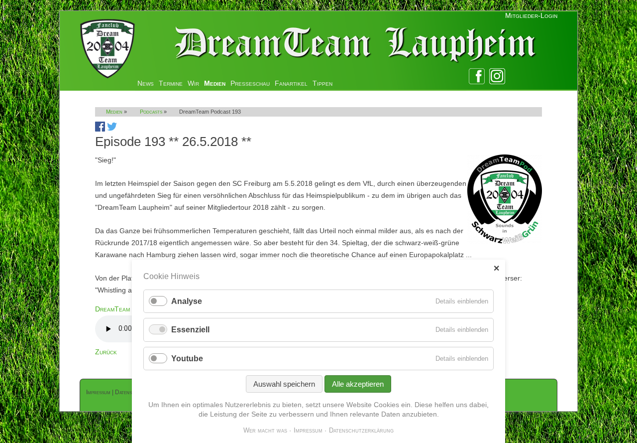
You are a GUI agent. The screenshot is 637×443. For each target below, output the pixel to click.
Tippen (322, 83)
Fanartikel (291, 83)
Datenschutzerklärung (361, 430)
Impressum (98, 392)
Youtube (187, 358)
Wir (193, 83)
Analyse (186, 301)
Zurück (106, 352)
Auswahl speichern (284, 384)
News (145, 83)
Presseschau (250, 83)
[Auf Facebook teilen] (100, 129)
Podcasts (151, 112)
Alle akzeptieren (358, 384)
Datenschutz (130, 392)
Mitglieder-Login (531, 15)
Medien (214, 83)
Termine (171, 83)
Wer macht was (265, 430)
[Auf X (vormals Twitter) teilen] (112, 129)
